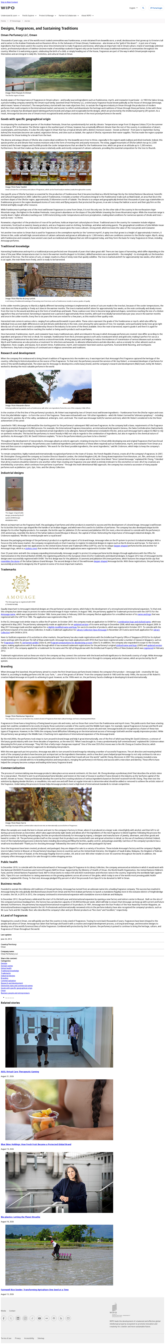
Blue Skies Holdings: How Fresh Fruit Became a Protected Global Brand (36, 1144)
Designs (4, 963)
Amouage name (8, 614)
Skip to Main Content (9, 2)
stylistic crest (31, 548)
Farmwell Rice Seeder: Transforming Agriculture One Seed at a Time (35, 1289)
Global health (6, 968)
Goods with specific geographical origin (16, 988)
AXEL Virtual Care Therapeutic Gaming (20, 1071)
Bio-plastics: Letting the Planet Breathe (20, 1216)
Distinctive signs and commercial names (17, 985)
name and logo (144, 614)
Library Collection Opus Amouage (92, 629)
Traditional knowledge (10, 971)
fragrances (9, 642)
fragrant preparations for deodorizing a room (71, 642)
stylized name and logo (126, 645)
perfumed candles (30, 642)
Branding (4, 978)
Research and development (12, 983)
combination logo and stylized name (134, 621)
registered (148, 648)
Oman (3, 990)
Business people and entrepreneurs (15, 993)
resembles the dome (10, 561)
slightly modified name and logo (62, 627)
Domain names (7, 966)
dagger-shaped (121, 545)
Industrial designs (8, 975)
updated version (81, 624)
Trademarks (6, 973)
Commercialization (8, 980)
